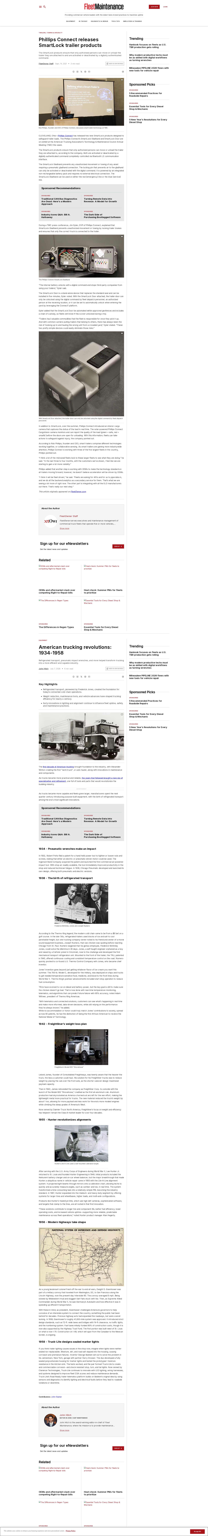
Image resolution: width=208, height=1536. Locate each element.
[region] (104, 1531)
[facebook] (73, 72)
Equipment (70, 21)
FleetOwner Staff (46, 64)
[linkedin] (77, 72)
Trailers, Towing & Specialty (50, 33)
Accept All (197, 1531)
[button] (40, 6)
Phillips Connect (65, 136)
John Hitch (43, 669)
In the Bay (83, 21)
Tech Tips (115, 21)
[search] (44, 6)
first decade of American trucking (58, 767)
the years (86, 778)
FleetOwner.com (78, 491)
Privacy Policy (70, 1531)
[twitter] (81, 72)
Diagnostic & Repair (99, 21)
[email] (89, 72)
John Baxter (56, 1406)
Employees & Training (132, 21)
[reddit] (85, 72)
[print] (123, 72)
